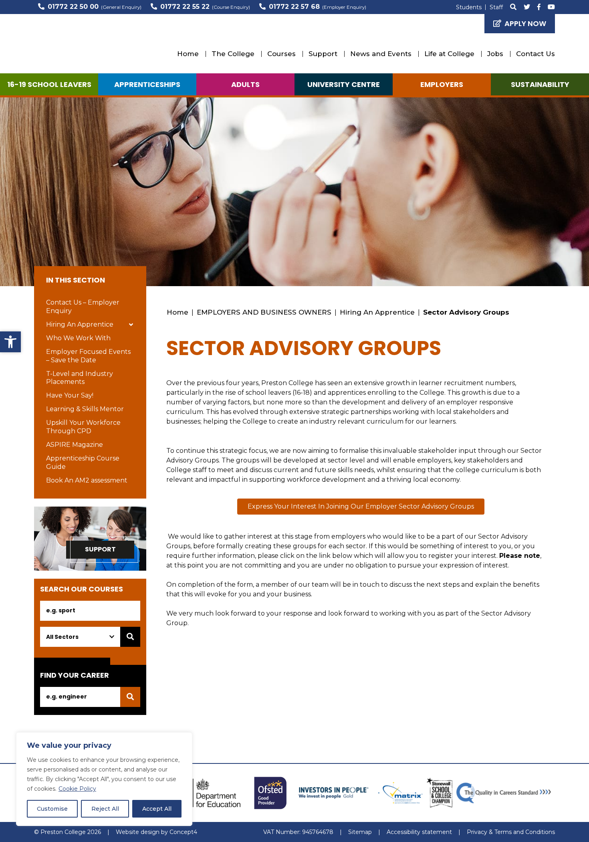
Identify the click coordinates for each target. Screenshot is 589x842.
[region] (104, 779)
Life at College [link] (449, 54)
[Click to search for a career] (130, 697)
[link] (10, 341)
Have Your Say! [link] (69, 395)
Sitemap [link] (360, 832)
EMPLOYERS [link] (441, 84)
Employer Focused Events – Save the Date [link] (88, 356)
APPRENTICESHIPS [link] (147, 84)
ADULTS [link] (245, 84)
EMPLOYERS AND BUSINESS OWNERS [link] (264, 312)
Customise (52, 808)
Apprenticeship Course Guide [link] (82, 462)
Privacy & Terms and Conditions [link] (511, 832)
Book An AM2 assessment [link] (86, 480)
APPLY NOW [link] (525, 23)
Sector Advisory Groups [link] (466, 312)
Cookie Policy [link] (77, 788)
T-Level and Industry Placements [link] (79, 378)
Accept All (156, 808)
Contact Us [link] (535, 54)
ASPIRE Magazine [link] (74, 444)
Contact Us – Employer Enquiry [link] (82, 307)
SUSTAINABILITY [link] (540, 84)
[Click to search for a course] (130, 637)
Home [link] (188, 54)
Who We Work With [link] (78, 338)
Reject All (105, 808)
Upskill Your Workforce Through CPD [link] (83, 427)
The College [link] (233, 54)
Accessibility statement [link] (419, 832)
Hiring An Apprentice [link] (79, 324)
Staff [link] (496, 7)
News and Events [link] (380, 54)
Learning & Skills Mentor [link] (85, 409)
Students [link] (469, 7)
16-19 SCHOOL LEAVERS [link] (49, 84)
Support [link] (323, 54)
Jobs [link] (495, 54)
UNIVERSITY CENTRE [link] (343, 84)
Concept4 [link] (183, 832)
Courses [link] (281, 54)
